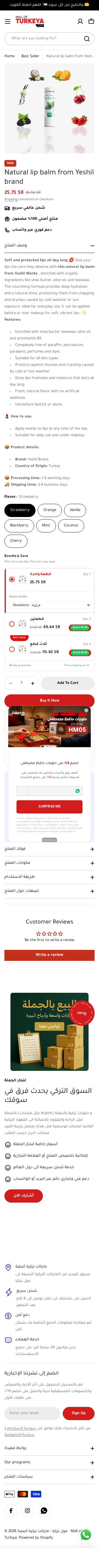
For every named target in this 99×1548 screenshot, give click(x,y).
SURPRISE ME (49, 807)
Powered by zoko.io (49, 839)
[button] (22, 791)
